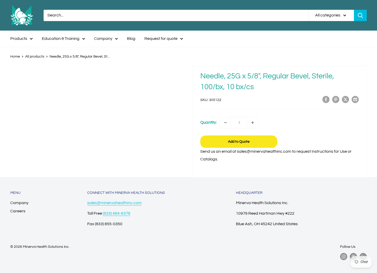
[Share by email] (355, 99)
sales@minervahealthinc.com (114, 203)
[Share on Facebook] (326, 99)
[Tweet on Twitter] (345, 99)
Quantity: (208, 122)
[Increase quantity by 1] (252, 122)
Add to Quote (239, 141)
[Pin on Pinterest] (335, 99)
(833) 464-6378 (116, 213)
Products (18, 39)
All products (34, 56)
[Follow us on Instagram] (343, 256)
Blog (131, 39)
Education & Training (61, 39)
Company (103, 39)
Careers (17, 211)
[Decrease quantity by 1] (225, 122)
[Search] (360, 15)
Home (15, 56)
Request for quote (160, 39)
